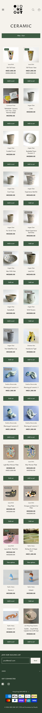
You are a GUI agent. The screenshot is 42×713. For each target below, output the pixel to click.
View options (11, 562)
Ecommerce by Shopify (31, 707)
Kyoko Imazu (31, 546)
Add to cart (10, 81)
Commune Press (10, 105)
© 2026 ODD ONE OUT (11, 707)
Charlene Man (31, 346)
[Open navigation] (3, 10)
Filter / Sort (21, 36)
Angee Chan (31, 105)
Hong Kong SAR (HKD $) (20, 692)
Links (4, 671)
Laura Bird (11, 64)
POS (20, 707)
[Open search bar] (33, 10)
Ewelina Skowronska (10, 384)
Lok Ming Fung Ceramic (31, 626)
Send (35, 661)
